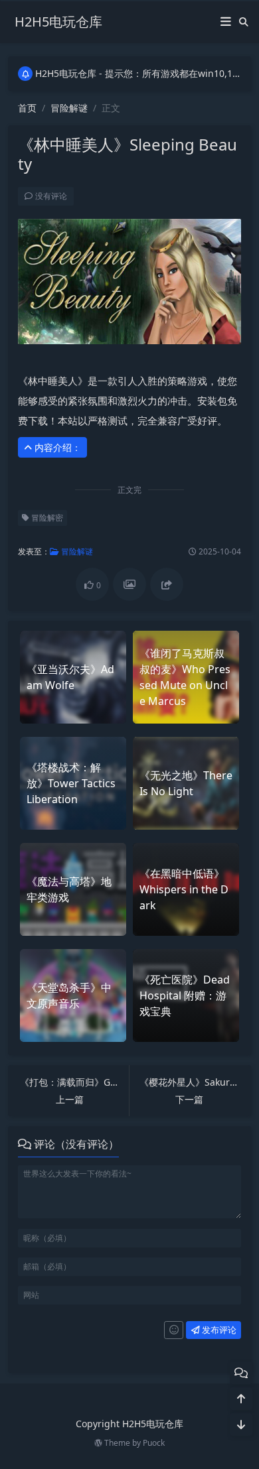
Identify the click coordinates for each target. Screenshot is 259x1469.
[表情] (173, 1330)
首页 (27, 107)
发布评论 (218, 1330)
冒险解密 (46, 517)
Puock (154, 1442)
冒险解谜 (69, 107)
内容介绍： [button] (56, 447)
